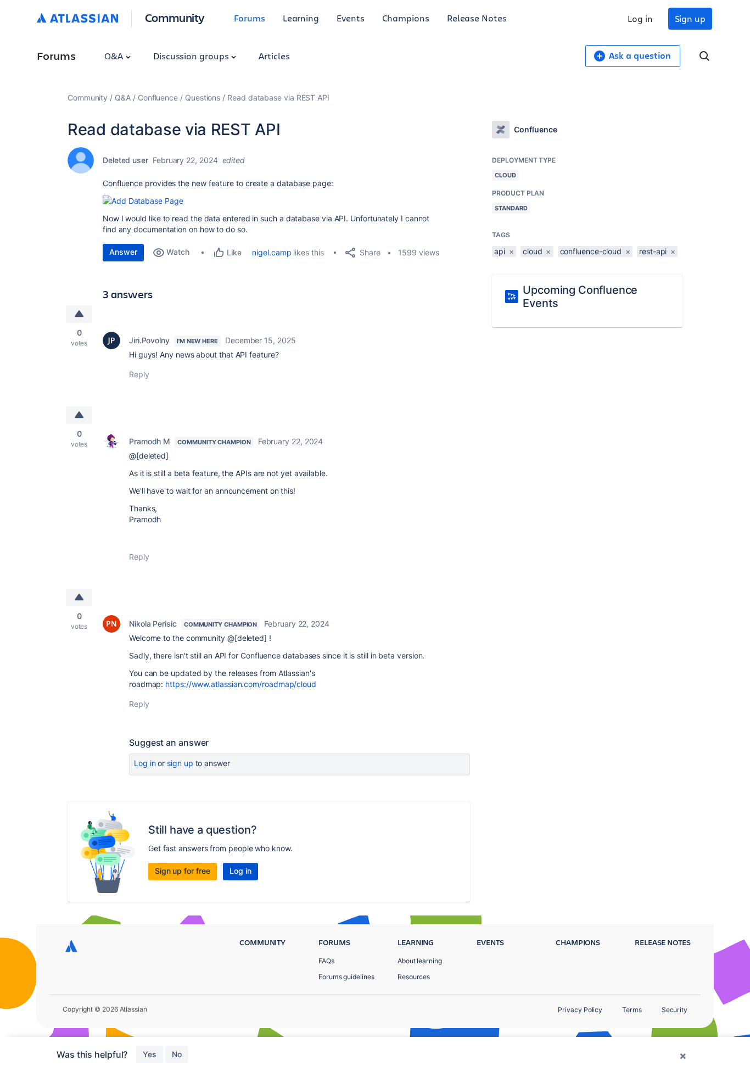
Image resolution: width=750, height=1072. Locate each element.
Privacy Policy (580, 1010)
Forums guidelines (346, 977)
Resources (414, 977)
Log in (640, 18)
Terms (632, 1010)
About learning (420, 961)
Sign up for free (182, 870)
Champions (405, 18)
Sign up (690, 18)
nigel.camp (271, 252)
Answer (123, 251)
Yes (149, 1054)
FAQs (326, 961)
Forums (249, 18)
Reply (139, 374)
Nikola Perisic (153, 623)
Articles (274, 56)
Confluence (158, 97)
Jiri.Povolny (149, 340)
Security (674, 1010)
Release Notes (477, 18)
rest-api (653, 251)
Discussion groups (192, 56)
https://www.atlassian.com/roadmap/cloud (240, 684)
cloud (532, 251)
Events (351, 18)
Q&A (114, 56)
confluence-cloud (591, 251)
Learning (301, 18)
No (177, 1054)
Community (175, 17)
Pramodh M (149, 441)
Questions (202, 97)
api (499, 251)
